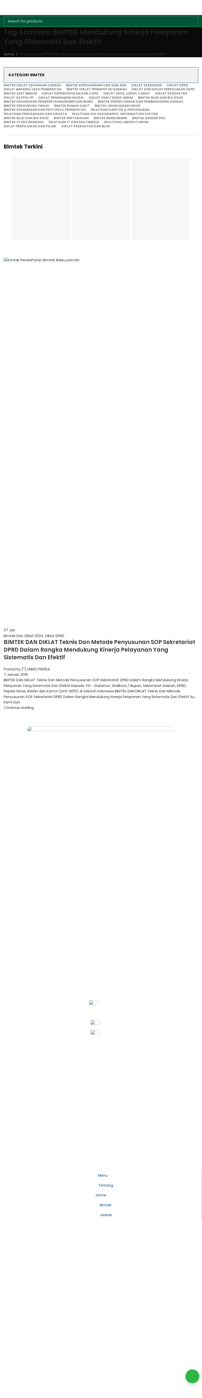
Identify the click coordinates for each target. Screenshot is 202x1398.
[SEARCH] (193, 21)
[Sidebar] (6, 1164)
